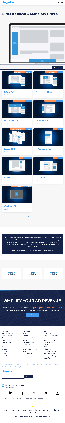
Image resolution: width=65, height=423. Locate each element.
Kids (24, 333)
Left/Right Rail (41, 120)
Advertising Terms (46, 364)
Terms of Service (7, 364)
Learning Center (49, 333)
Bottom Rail (9, 92)
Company (5, 351)
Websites (5, 338)
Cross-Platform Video (30, 349)
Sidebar (7, 178)
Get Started (32, 315)
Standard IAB (9, 149)
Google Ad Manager (51, 356)
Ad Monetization (49, 342)
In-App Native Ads (43, 149)
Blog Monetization (50, 353)
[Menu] (59, 2)
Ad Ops (46, 344)
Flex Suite (26, 344)
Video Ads (47, 358)
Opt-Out (5, 367)
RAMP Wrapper (7, 335)
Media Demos (27, 353)
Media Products (28, 342)
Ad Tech (47, 347)
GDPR (56, 364)
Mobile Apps (6, 340)
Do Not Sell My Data (16, 367)
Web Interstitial (10, 206)
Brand (25, 340)
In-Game (26, 347)
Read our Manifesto (36, 398)
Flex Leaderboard (11, 120)
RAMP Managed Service (10, 333)
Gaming (25, 335)
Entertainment (28, 338)
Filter (56, 67)
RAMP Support (7, 356)
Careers (4, 349)
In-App (25, 351)
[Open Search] (54, 3)
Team (4, 353)
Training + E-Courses (51, 335)
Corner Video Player (44, 92)
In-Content (40, 178)
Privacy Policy (19, 364)
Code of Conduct (32, 364)
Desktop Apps (6, 342)
